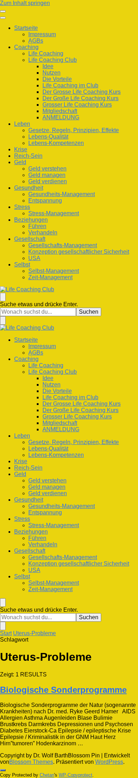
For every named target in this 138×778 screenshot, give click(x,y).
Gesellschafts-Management (62, 245)
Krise (20, 149)
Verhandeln (42, 232)
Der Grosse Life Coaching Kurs (81, 92)
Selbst (22, 264)
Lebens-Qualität (48, 137)
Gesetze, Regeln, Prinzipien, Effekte (73, 130)
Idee (47, 66)
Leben (22, 124)
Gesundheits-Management (61, 194)
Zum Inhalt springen (25, 3)
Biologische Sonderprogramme (63, 690)
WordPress (109, 762)
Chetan (47, 775)
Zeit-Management (50, 277)
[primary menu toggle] (3, 11)
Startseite (26, 28)
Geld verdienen (47, 181)
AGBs (35, 41)
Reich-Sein (28, 156)
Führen (37, 226)
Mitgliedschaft (59, 111)
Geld (20, 162)
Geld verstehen (47, 169)
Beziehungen (31, 220)
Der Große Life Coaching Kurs (80, 98)
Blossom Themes (31, 762)
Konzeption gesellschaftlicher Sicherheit (78, 252)
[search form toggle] (3, 297)
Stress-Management (53, 213)
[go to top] (3, 770)
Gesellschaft (29, 239)
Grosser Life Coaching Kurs (77, 105)
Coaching (26, 47)
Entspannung (45, 201)
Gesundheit (28, 188)
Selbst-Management (53, 271)
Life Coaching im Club (70, 85)
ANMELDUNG (60, 117)
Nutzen (51, 73)
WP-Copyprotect (75, 775)
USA (34, 258)
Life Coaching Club (52, 60)
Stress (22, 207)
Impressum (42, 34)
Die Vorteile (57, 79)
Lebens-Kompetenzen (56, 143)
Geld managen (46, 175)
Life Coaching (45, 53)
